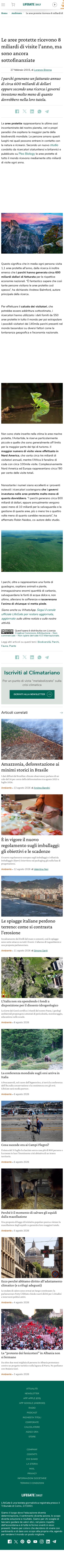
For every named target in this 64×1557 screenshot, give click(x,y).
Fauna (4, 646)
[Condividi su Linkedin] (32, 111)
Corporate (32, 1422)
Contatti (32, 1454)
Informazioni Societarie (32, 1478)
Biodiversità (44, 642)
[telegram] (54, 1541)
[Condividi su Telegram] (47, 111)
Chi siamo (32, 1459)
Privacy (32, 1473)
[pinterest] (22, 1541)
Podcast (32, 1412)
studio (54, 145)
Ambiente (6, 787)
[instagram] (41, 1541)
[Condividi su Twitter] (24, 111)
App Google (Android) (32, 1403)
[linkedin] (48, 1541)
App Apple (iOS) (32, 1398)
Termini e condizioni (32, 1483)
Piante (12, 646)
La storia (32, 1463)
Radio (32, 1407)
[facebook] (9, 1541)
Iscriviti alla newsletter (29, 694)
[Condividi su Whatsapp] (39, 111)
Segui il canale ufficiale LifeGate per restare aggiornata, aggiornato (28, 614)
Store (17, 4)
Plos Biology (27, 154)
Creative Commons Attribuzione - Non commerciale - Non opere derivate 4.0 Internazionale (30, 634)
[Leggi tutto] (60, 712)
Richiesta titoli (32, 1417)
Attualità (32, 1388)
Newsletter (32, 1393)
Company (32, 1449)
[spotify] (29, 1541)
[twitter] (16, 1541)
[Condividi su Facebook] (17, 111)
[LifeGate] (32, 4)
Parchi (55, 642)
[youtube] (35, 1541)
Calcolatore (32, 1427)
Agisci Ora (32, 1431)
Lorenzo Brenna (43, 70)
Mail (32, 1468)
